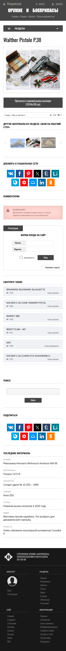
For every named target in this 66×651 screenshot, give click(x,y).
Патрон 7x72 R (11, 474)
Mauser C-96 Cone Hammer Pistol (32, 304)
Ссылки (10, 634)
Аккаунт (59, 4)
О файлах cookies (47, 630)
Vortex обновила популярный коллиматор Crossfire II (32, 532)
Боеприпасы (9, 470)
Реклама (10, 627)
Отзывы (10, 630)
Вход (9, 590)
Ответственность (47, 623)
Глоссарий (44, 603)
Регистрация (13, 228)
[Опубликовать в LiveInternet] (55, 173)
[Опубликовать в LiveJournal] (15, 182)
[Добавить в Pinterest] (28, 173)
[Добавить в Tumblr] (46, 173)
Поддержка (45, 641)
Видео (6, 513)
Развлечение (45, 638)
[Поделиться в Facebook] (19, 173)
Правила (43, 616)
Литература (8, 481)
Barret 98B (32, 318)
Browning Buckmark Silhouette (32, 291)
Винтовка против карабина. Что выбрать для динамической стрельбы (28, 518)
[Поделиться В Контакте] (11, 173)
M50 (32, 344)
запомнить (29, 257)
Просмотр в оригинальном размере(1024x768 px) (33, 102)
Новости (7, 527)
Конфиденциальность (49, 627)
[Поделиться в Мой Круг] (24, 182)
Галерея (7, 492)
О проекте (11, 619)
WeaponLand (14, 4)
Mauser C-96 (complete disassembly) (32, 357)
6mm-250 (8, 495)
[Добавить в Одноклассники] (51, 182)
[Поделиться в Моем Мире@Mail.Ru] (33, 182)
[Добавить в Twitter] (37, 173)
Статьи (6, 502)
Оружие (7, 460)
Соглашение (45, 619)
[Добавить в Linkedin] (42, 182)
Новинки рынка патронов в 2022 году (24, 506)
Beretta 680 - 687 (32, 331)
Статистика (11, 623)
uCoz (51, 634)
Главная (10, 616)
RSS (9, 641)
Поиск (42, 4)
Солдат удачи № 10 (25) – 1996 (21, 484)
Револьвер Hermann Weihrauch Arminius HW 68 (30, 463)
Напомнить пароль (52, 267)
